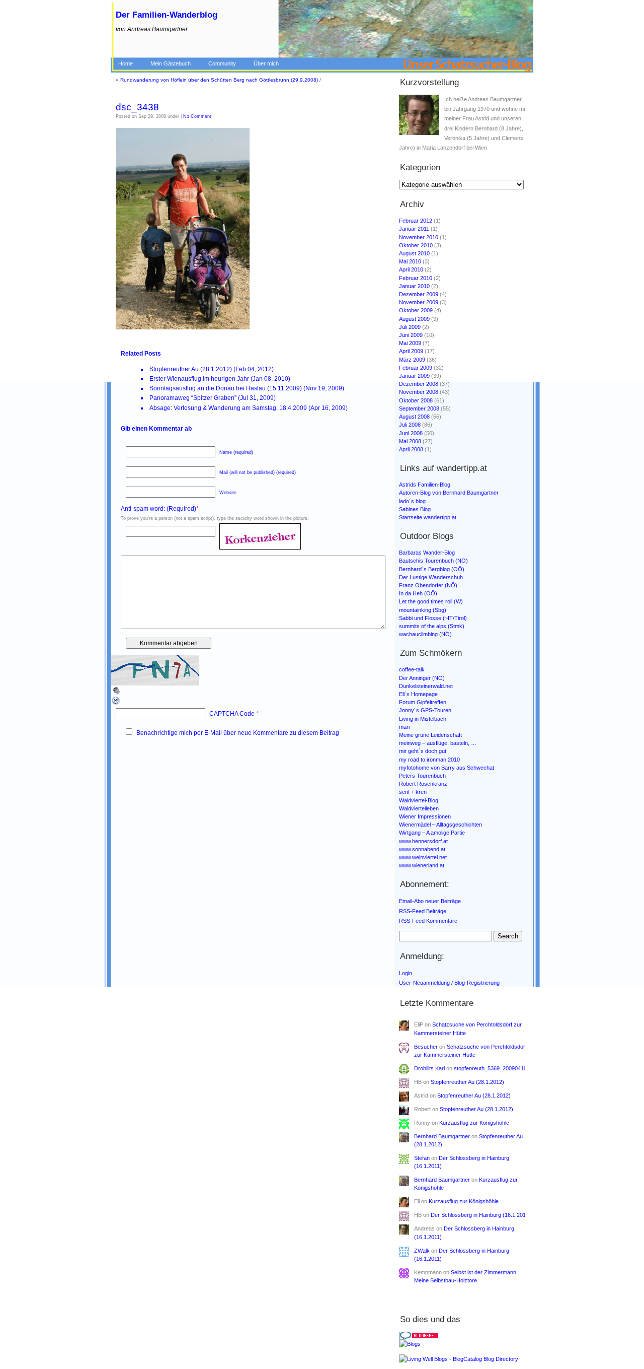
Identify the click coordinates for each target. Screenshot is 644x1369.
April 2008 (411, 449)
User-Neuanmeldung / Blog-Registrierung (449, 983)
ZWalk (422, 1251)
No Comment (197, 116)
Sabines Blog (415, 509)
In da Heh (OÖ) (418, 593)
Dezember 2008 (418, 384)
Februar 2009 (415, 368)
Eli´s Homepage (418, 694)
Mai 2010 (410, 261)
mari (404, 727)
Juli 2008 (410, 425)
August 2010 (414, 253)
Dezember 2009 (418, 294)
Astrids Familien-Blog (424, 485)
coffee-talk (412, 669)
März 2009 (412, 360)
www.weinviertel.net (423, 857)
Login (405, 973)
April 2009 (411, 351)
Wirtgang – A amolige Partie (432, 833)
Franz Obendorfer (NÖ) (428, 585)
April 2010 (411, 269)
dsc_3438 (137, 107)
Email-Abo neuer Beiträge (430, 901)
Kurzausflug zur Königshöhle (474, 1123)
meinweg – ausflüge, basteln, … (437, 743)
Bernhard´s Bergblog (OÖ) (431, 569)
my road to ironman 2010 (429, 760)
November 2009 (418, 302)
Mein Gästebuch (170, 63)
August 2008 (414, 417)
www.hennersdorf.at (423, 841)
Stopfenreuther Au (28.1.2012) (190, 369)
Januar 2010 (414, 286)
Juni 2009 (411, 335)
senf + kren (413, 792)
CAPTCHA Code (232, 713)
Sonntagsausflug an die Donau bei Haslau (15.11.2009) (225, 388)
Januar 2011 (414, 229)
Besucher (426, 1047)
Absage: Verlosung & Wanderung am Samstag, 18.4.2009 (228, 408)
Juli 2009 (410, 327)
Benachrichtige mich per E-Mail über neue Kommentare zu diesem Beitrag (237, 732)
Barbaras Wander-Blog (427, 553)
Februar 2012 (415, 221)
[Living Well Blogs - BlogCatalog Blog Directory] (465, 1359)
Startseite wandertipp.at (427, 517)
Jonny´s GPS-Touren (425, 710)
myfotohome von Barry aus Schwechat (446, 768)
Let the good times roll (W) (431, 601)
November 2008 (418, 392)
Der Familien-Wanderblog (166, 15)
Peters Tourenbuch (422, 776)
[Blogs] (465, 1343)
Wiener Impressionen (425, 816)
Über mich (266, 63)
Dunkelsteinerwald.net (426, 686)
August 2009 (414, 319)
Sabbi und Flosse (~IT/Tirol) (433, 618)
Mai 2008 (410, 441)
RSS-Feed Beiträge (422, 911)
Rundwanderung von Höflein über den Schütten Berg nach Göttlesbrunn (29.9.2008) (219, 80)
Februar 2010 (415, 278)
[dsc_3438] (183, 327)
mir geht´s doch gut (422, 751)
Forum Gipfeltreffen (422, 702)
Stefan (422, 1158)
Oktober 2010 (416, 245)
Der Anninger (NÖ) (422, 678)
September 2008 (419, 408)
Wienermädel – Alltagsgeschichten (440, 825)
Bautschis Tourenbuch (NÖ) (433, 561)
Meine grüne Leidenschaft (430, 735)
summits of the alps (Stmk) (431, 626)
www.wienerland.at (421, 865)
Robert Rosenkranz (423, 784)
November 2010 (418, 237)
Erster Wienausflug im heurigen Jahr (199, 378)
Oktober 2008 (416, 400)
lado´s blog (412, 501)
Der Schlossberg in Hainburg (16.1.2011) (480, 1215)
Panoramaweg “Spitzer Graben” (192, 397)
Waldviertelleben (419, 808)
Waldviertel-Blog (418, 800)
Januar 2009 (414, 376)
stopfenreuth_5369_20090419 (490, 1068)
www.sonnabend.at (422, 849)
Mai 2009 (410, 343)
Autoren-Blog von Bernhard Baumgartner (449, 493)
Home (125, 63)
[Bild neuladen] (116, 703)
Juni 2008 (411, 433)
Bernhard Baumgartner (442, 1136)
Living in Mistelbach (422, 719)
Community (222, 63)
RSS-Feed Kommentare (428, 921)
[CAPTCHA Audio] (116, 693)
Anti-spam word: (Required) (158, 508)
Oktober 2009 (416, 310)
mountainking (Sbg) (422, 610)
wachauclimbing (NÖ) (425, 634)
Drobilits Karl (429, 1068)
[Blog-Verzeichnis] (465, 1335)
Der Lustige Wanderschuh (431, 577)
